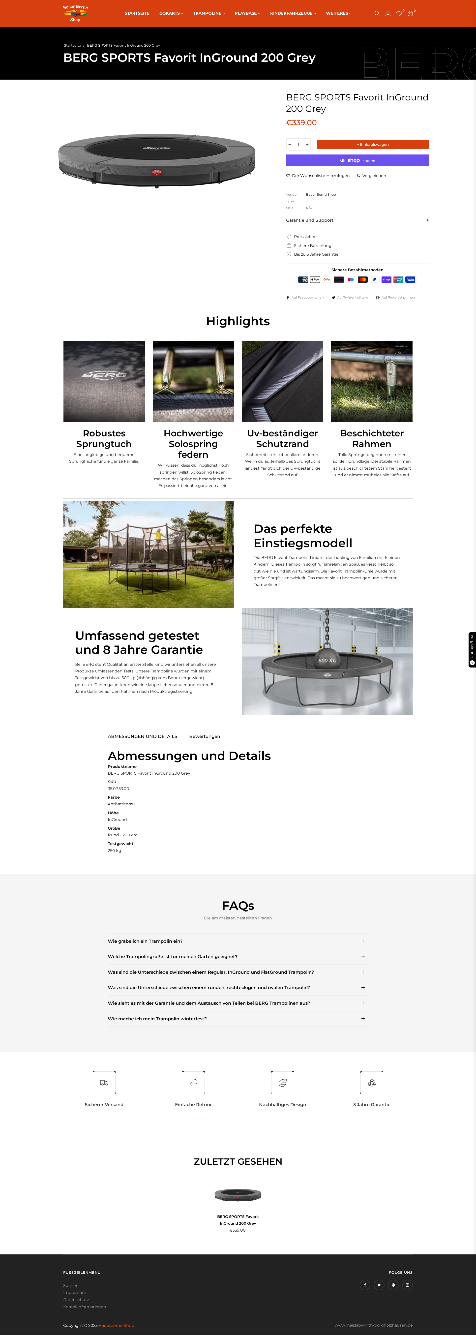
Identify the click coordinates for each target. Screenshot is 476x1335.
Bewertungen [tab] (204, 736)
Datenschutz (76, 1299)
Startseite (72, 45)
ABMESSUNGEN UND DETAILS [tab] (142, 736)
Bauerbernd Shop (116, 1325)
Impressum (74, 1292)
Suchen (71, 1285)
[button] (377, 13)
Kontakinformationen (84, 1307)
